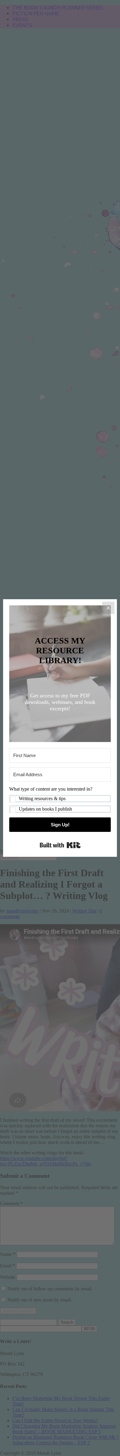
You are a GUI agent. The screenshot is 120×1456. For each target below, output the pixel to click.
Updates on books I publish (45, 809)
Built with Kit (60, 845)
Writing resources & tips (42, 798)
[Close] (108, 608)
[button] (60, 799)
